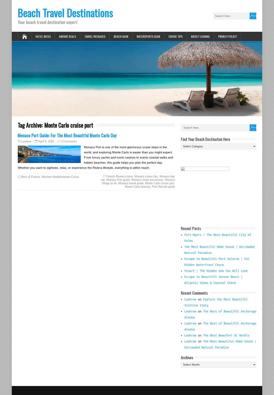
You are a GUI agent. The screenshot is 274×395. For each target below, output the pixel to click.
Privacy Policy (227, 36)
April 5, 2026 (46, 141)
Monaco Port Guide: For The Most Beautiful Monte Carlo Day (67, 135)
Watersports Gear (148, 36)
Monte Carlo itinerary (137, 186)
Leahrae (26, 141)
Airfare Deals (67, 36)
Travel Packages (94, 36)
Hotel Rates (43, 36)
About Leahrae (200, 36)
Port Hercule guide (163, 186)
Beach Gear (121, 36)
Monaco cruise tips (146, 176)
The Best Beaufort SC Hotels (226, 335)
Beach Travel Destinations (65, 12)
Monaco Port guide (118, 179)
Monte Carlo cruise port (159, 183)
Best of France (30, 176)
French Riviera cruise (119, 176)
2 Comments (69, 141)
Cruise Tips (175, 36)
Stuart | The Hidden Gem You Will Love (216, 271)
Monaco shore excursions (147, 179)
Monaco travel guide (130, 183)
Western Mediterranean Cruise (60, 176)
